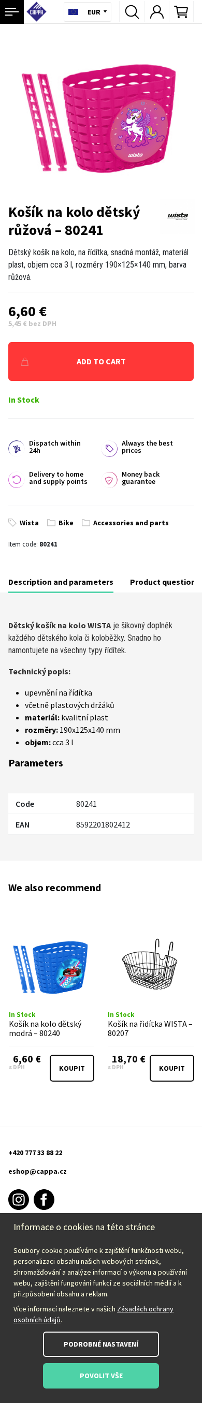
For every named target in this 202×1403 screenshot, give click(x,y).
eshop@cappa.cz (37, 1171)
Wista (29, 522)
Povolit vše (101, 1375)
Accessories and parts (131, 522)
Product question (163, 582)
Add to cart (101, 361)
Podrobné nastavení (101, 1344)
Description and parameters (60, 582)
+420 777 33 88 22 (35, 1152)
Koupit (72, 1068)
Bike (66, 522)
